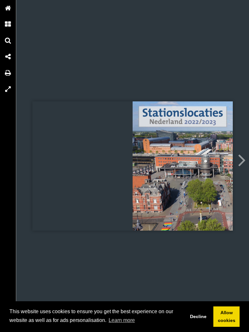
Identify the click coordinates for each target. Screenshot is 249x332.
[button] (8, 8)
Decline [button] (198, 316)
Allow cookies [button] (226, 316)
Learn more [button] (122, 320)
